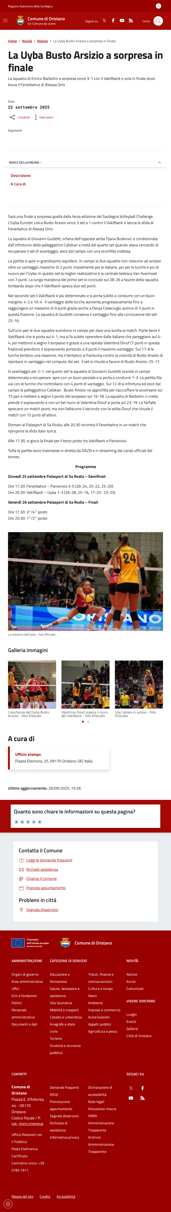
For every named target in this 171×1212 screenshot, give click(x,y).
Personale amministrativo (23, 1013)
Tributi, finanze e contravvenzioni (101, 978)
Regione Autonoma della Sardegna (30, 6)
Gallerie (132, 1028)
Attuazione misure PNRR (102, 1112)
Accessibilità (66, 1196)
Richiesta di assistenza (58, 1126)
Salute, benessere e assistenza (64, 992)
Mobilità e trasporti (64, 1010)
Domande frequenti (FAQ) (64, 1091)
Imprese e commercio (104, 1010)
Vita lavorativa (61, 1002)
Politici (17, 1002)
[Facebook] (111, 21)
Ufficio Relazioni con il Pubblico (27, 1138)
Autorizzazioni (99, 1017)
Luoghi (131, 1014)
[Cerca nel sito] (158, 21)
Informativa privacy (64, 1137)
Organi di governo (25, 974)
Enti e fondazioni (24, 995)
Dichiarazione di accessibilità (100, 1091)
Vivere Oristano (140, 1001)
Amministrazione (27, 960)
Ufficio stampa (28, 754)
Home (12, 41)
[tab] (83, 722)
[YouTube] (120, 21)
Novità (27, 41)
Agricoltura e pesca (102, 1031)
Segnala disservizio (64, 1116)
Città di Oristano (138, 1035)
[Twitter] (102, 21)
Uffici (15, 988)
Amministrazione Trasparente (101, 1126)
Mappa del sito (22, 1196)
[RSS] (129, 21)
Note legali (96, 1101)
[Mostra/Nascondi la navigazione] (5, 20)
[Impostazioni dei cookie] (8, 1204)
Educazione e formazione (60, 978)
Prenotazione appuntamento (61, 1105)
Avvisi (131, 981)
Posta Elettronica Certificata (25, 1152)
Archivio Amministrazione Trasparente (101, 1144)
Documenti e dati (24, 1024)
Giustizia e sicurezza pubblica (65, 1049)
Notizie (42, 41)
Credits (45, 1196)
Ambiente (95, 1002)
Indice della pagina (24, 162)
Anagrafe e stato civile (62, 1027)
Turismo (56, 1038)
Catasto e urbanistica (66, 1017)
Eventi (131, 1021)
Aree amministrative (27, 981)
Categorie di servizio (68, 960)
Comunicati (135, 988)
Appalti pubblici (99, 1024)
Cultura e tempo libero (100, 992)
